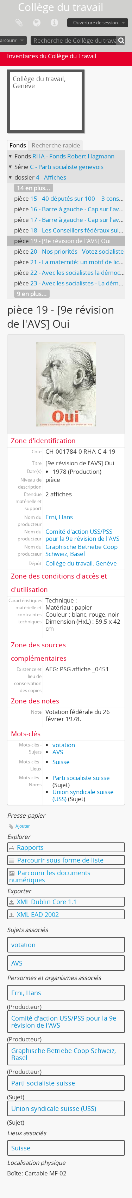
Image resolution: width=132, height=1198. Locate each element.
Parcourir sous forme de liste (59, 860)
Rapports (29, 847)
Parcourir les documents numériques (49, 876)
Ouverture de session (95, 22)
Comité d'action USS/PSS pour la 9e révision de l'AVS (82, 535)
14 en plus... (33, 188)
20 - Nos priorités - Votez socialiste (77, 251)
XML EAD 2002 (37, 914)
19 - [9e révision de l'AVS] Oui (70, 241)
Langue (36, 23)
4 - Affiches (51, 177)
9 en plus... (32, 294)
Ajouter (22, 826)
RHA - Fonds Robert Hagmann (73, 156)
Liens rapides (54, 23)
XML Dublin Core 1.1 (46, 901)
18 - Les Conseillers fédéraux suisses (80, 230)
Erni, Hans (59, 517)
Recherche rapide (56, 145)
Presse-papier (19, 23)
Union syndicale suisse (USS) (53, 1108)
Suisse (61, 762)
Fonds (18, 145)
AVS (57, 752)
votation (63, 745)
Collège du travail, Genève (81, 563)
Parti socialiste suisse (81, 778)
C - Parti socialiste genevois (66, 167)
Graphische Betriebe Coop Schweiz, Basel (81, 550)
